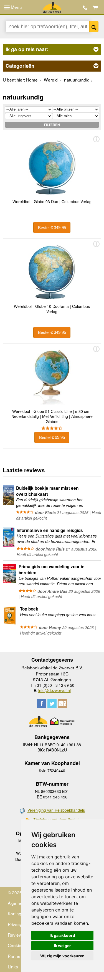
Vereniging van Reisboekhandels (56, 810)
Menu (16, 7)
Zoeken (94, 26)
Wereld (51, 80)
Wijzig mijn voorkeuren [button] (62, 955)
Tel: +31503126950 (85, 8)
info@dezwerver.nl (54, 690)
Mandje (95, 7)
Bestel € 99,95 (52, 437)
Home (32, 80)
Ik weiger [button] (62, 945)
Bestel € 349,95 (52, 227)
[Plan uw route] (62, 703)
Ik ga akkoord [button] (62, 935)
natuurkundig (77, 80)
